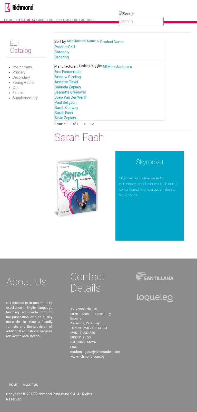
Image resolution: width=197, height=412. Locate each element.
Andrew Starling (68, 77)
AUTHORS (88, 20)
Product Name (112, 42)
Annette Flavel (66, 82)
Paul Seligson (65, 102)
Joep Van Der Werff (71, 97)
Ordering (62, 57)
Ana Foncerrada (68, 72)
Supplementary (25, 98)
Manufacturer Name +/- (83, 41)
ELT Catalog (25, 20)
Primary (19, 72)
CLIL (16, 88)
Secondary (21, 77)
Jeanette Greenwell (70, 92)
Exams (18, 93)
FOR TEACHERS (67, 20)
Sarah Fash (64, 113)
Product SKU (65, 47)
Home (8, 20)
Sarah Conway (66, 108)
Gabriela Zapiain (68, 87)
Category (62, 52)
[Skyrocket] (76, 188)
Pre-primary (22, 67)
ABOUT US (45, 20)
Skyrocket (150, 162)
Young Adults (23, 82)
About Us (30, 385)
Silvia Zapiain (65, 118)
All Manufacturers (117, 67)
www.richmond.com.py (87, 356)
